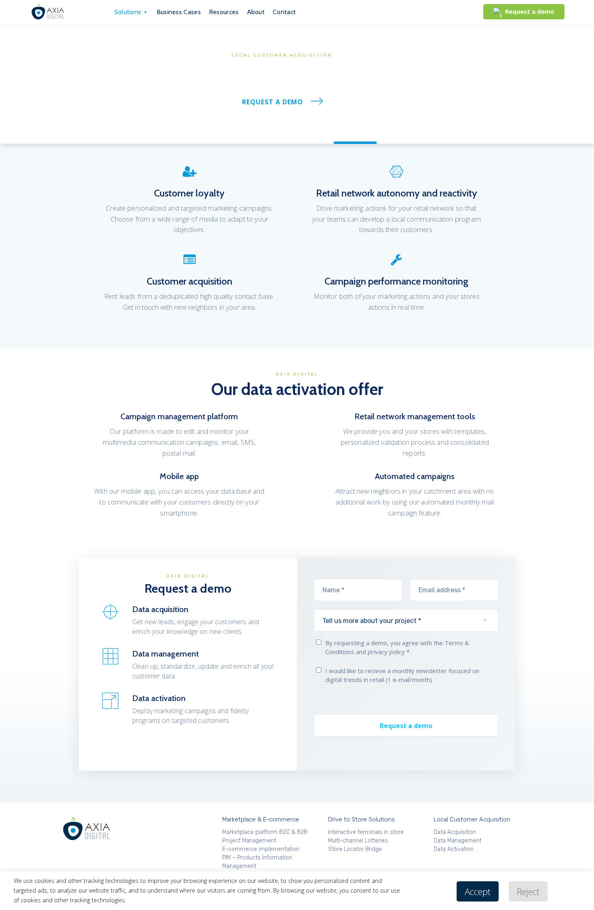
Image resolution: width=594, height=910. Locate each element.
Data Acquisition (455, 832)
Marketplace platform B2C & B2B (265, 832)
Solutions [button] (127, 12)
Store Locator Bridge (355, 849)
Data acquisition (232, 133)
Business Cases (179, 12)
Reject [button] (528, 891)
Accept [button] (478, 891)
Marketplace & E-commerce (260, 819)
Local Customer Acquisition (472, 819)
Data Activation (355, 133)
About (256, 12)
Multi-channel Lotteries (358, 840)
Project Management (249, 840)
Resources (224, 12)
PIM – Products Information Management (257, 862)
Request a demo (272, 101)
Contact (284, 12)
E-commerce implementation (260, 849)
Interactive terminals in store (366, 832)
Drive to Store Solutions (361, 819)
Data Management (294, 133)
